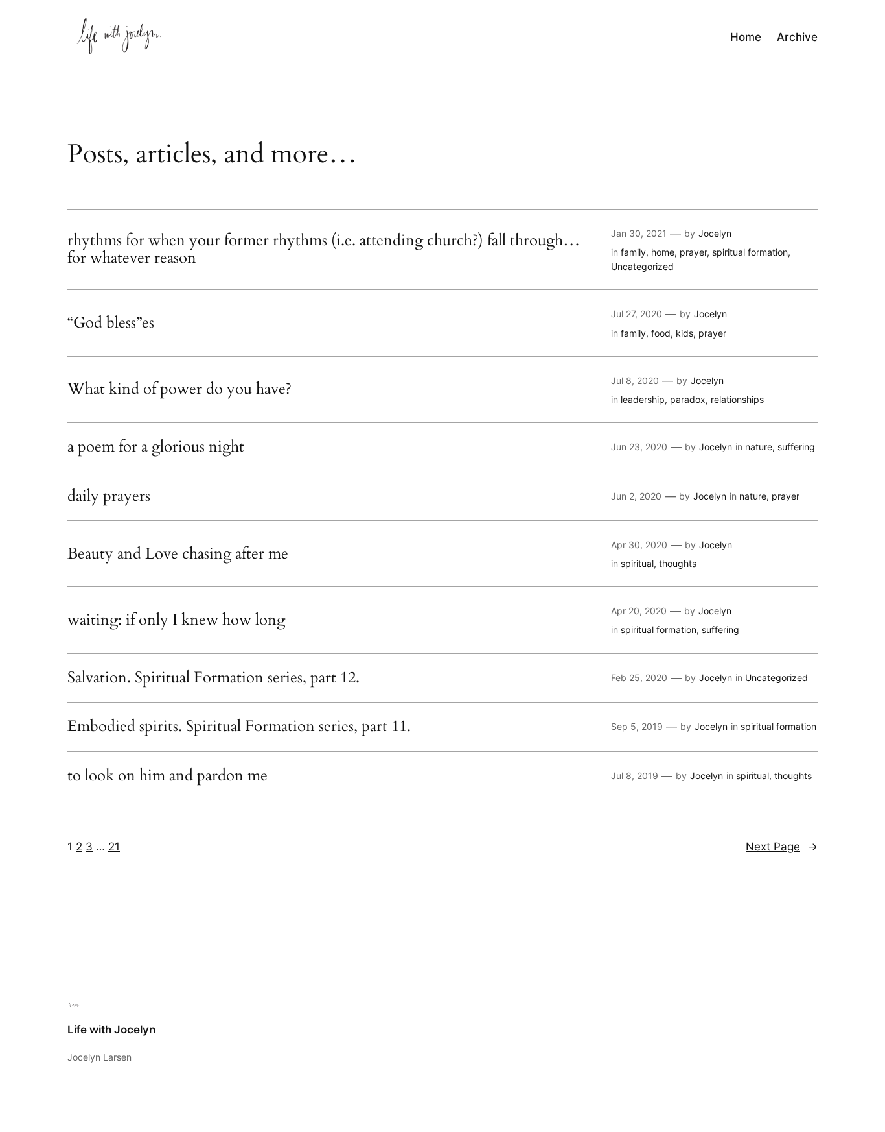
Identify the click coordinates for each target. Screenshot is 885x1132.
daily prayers (108, 496)
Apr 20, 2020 (639, 610)
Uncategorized (642, 266)
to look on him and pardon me (167, 775)
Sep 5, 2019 (637, 726)
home (662, 252)
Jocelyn (714, 233)
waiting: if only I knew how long (176, 620)
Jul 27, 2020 (636, 313)
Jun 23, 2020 (639, 446)
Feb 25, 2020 (639, 677)
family (633, 252)
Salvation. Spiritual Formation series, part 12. (213, 677)
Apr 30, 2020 (639, 544)
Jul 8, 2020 (635, 380)
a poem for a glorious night (155, 447)
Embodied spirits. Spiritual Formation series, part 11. (239, 726)
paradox (688, 399)
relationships (737, 399)
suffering (796, 446)
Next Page (782, 846)
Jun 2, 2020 (636, 495)
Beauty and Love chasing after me (177, 554)
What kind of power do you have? (179, 389)
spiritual (637, 563)
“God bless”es (110, 323)
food (661, 333)
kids (684, 333)
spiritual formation (750, 252)
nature (758, 446)
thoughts (677, 563)
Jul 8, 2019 (634, 775)
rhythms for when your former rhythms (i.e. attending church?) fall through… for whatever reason (323, 249)
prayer (693, 252)
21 (114, 846)
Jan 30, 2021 (639, 233)
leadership (643, 399)
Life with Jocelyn (111, 1029)
